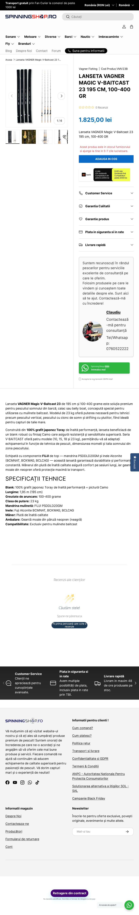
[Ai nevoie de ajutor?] (129, 905)
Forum (56, 51)
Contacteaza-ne (17, 824)
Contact (42, 51)
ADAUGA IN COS (106, 159)
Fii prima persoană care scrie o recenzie (69, 625)
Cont (9, 846)
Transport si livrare (85, 751)
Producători (13, 831)
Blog (8, 51)
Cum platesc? (82, 735)
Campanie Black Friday (88, 798)
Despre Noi (24, 51)
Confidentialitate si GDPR (90, 758)
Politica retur (81, 743)
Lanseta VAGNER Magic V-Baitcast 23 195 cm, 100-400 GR (39, 59)
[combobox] (98, 16)
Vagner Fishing (88, 68)
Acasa (8, 59)
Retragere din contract (69, 893)
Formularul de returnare (22, 839)
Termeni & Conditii (85, 766)
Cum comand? (82, 728)
